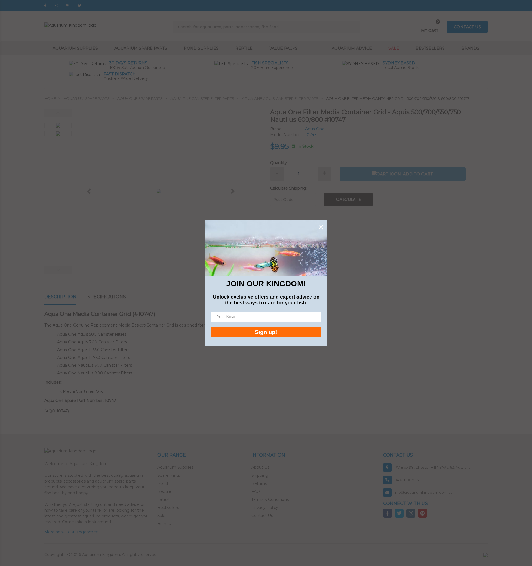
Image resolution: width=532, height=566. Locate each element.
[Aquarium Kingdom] (70, 24)
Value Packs (283, 48)
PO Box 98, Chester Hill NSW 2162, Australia (432, 467)
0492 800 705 (406, 480)
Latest (163, 499)
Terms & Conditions (270, 499)
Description (60, 296)
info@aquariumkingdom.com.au (423, 492)
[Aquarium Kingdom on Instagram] (56, 5)
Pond (162, 483)
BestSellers (168, 507)
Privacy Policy (264, 507)
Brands (470, 48)
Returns (259, 483)
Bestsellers (430, 48)
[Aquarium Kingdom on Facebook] (45, 5)
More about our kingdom (69, 531)
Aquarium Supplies (75, 48)
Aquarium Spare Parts (140, 48)
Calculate (348, 199)
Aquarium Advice (352, 48)
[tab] (66, 297)
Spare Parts (168, 475)
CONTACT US (467, 26)
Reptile (244, 48)
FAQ (255, 491)
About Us (260, 467)
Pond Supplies (201, 48)
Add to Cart (418, 174)
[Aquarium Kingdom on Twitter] (79, 5)
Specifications (107, 296)
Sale (393, 48)
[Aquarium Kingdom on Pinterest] (67, 5)
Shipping (259, 475)
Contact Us (262, 515)
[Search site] (354, 27)
